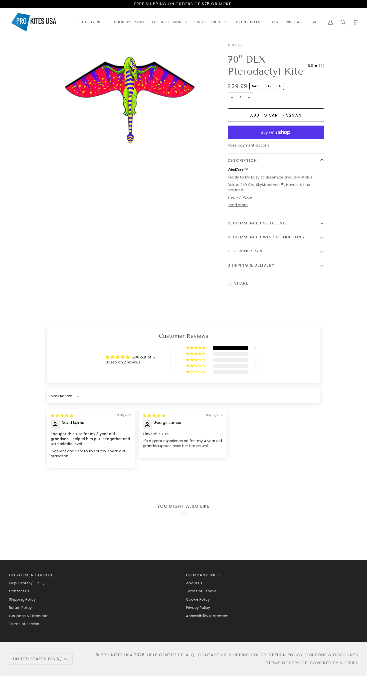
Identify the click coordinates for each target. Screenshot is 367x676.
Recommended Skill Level (257, 223)
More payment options (248, 145)
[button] (92, 22)
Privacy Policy (198, 607)
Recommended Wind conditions (266, 237)
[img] (62, 415)
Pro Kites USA (117, 655)
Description (242, 160)
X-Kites (235, 45)
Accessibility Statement (207, 615)
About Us (194, 583)
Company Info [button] (203, 575)
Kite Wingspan (245, 251)
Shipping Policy (22, 599)
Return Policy (20, 607)
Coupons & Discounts (28, 615)
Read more (238, 204)
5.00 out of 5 (143, 357)
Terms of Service (24, 623)
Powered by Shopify (334, 663)
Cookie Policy (198, 599)
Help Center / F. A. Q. (27, 583)
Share (241, 283)
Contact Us (19, 591)
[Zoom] (52, 150)
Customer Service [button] (31, 575)
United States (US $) (37, 659)
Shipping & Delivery (251, 265)
